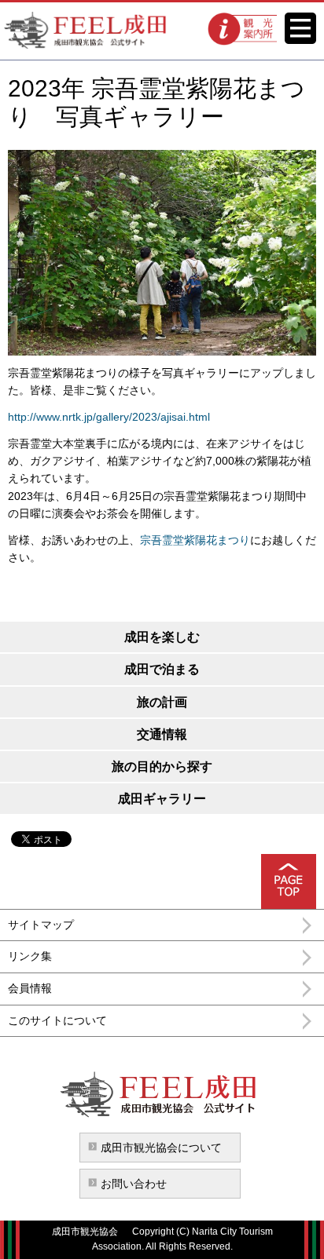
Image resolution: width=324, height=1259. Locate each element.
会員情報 (30, 988)
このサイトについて (57, 1020)
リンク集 (30, 956)
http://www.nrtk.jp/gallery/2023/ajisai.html (109, 417)
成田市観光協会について (161, 1147)
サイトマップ (41, 924)
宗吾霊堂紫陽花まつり (195, 540)
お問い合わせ (134, 1183)
